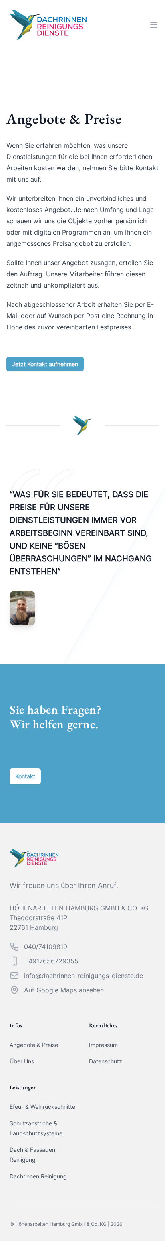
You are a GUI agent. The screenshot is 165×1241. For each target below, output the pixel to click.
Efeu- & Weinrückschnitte (42, 1106)
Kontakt (25, 776)
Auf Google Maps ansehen (64, 990)
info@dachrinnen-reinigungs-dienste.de (83, 976)
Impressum (103, 1044)
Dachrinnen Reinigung (38, 1176)
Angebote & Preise (34, 1044)
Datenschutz (105, 1061)
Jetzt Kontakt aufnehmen (45, 364)
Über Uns (22, 1061)
